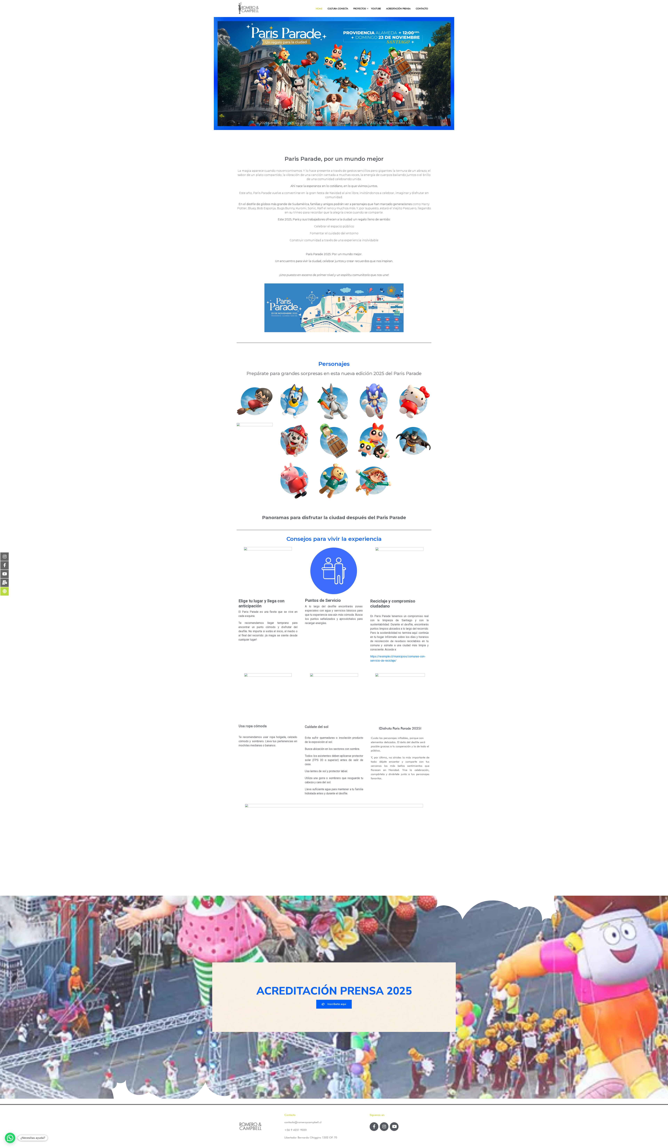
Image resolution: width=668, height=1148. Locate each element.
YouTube (376, 8)
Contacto (422, 8)
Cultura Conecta (338, 8)
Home (319, 8)
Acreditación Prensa (398, 8)
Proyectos (359, 8)
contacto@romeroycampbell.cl (302, 1122)
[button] (334, 1004)
